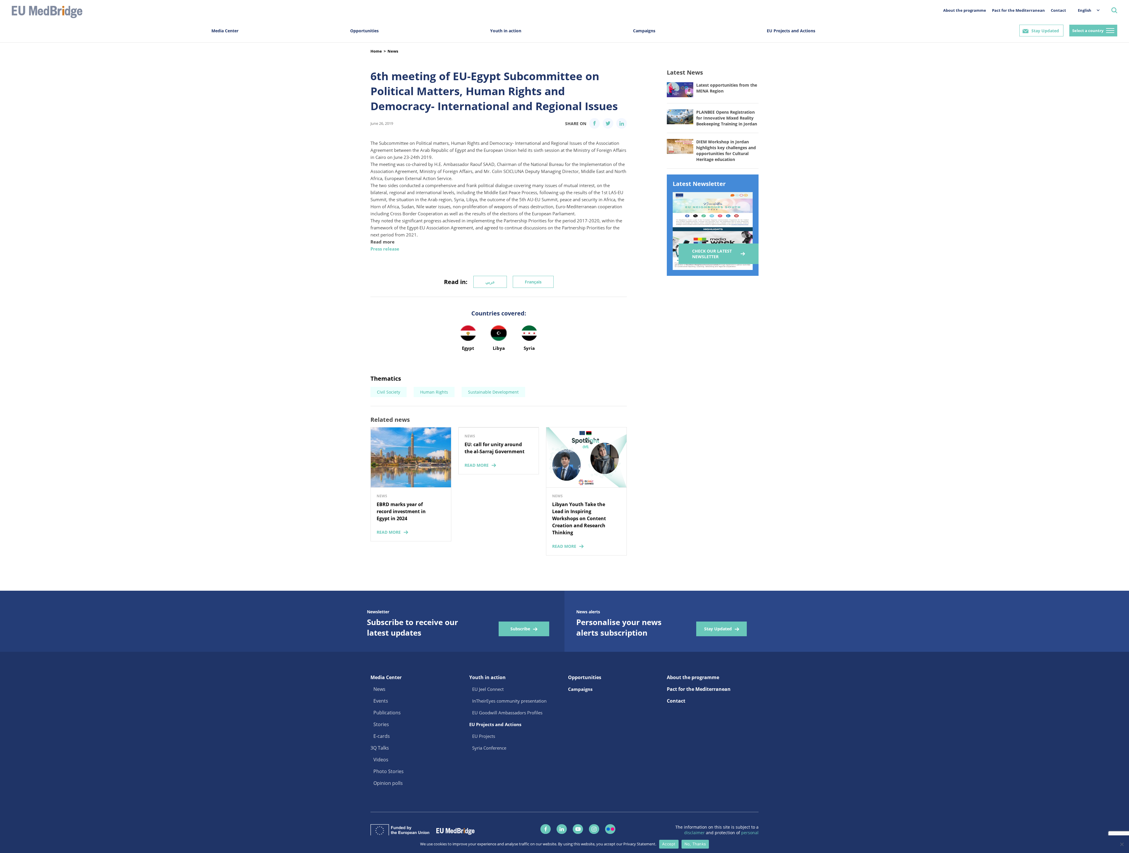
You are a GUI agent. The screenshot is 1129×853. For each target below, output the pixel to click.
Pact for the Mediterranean (1018, 10)
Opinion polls (388, 783)
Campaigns (644, 30)
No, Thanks (695, 844)
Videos (380, 759)
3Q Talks (379, 748)
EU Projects (483, 736)
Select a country (1087, 30)
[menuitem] (1086, 10)
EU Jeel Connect (488, 689)
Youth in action (505, 30)
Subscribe (520, 629)
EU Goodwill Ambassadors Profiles (507, 713)
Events (380, 701)
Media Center (224, 30)
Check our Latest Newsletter (712, 253)
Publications (387, 712)
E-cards (381, 736)
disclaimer (695, 832)
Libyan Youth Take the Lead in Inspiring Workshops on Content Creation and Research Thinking (579, 518)
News (393, 51)
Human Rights (434, 392)
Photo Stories (388, 771)
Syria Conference (489, 748)
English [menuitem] (1084, 10)
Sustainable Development (493, 392)
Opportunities (364, 30)
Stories (381, 724)
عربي (490, 282)
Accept (669, 844)
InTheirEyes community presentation (509, 701)
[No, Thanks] (1122, 844)
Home (376, 51)
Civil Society (388, 392)
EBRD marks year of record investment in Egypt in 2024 (401, 511)
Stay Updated (1045, 30)
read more (389, 532)
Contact (1058, 10)
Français (533, 282)
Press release (384, 249)
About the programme (964, 10)
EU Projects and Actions (791, 30)
